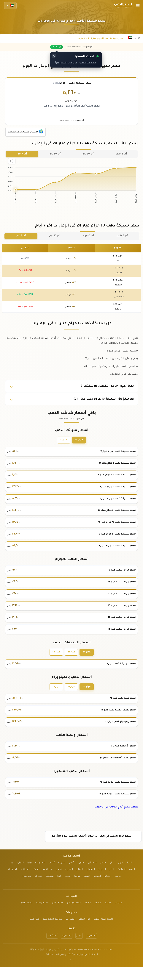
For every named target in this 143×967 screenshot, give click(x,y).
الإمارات (121, 869)
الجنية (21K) (57, 903)
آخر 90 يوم (87, 154)
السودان (90, 869)
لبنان (111, 863)
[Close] (54, 56)
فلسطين (92, 863)
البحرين (102, 869)
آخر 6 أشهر (121, 154)
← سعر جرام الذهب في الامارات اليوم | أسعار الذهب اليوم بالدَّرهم (93, 836)
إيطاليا (107, 876)
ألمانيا (52, 863)
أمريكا (87, 876)
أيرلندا (67, 876)
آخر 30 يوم (55, 154)
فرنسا (118, 876)
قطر (111, 869)
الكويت (61, 863)
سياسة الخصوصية (52, 919)
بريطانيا (50, 876)
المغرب (69, 869)
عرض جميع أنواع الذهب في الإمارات (116, 807)
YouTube (52, 936)
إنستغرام (66, 936)
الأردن (120, 863)
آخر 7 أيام (22, 154)
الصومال (12, 869)
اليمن (132, 869)
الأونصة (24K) (74, 903)
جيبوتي (36, 869)
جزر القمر (47, 869)
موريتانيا (25, 869)
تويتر (79, 936)
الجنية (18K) (27, 903)
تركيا (29, 863)
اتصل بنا (70, 919)
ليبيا (12, 863)
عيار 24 (79, 440)
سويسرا (27, 876)
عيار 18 (56, 652)
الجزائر (80, 869)
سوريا (81, 863)
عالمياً (130, 863)
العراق (20, 863)
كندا (59, 876)
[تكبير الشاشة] (11, 161)
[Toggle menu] (138, 5)
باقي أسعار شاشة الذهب (71, 413)
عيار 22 (108, 903)
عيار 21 (63, 440)
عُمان (71, 863)
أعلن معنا (34, 919)
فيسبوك (91, 936)
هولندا (77, 876)
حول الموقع (84, 919)
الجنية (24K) (42, 903)
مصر (103, 863)
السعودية (40, 863)
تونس (59, 869)
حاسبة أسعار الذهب (103, 919)
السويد (97, 876)
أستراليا (38, 876)
